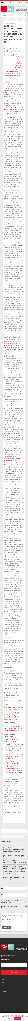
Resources (3, 982)
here (12, 1018)
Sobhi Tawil (7, 90)
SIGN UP (16, 2)
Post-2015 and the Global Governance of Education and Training (13, 766)
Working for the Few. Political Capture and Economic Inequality (13, 715)
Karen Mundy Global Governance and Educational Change (10, 901)
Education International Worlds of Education (10, 906)
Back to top (24, 936)
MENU (2, 2)
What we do (4, 991)
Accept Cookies (17, 1018)
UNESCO (14, 435)
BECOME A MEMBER (14, 972)
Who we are (4, 985)
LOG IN (11, 2)
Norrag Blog (13, 23)
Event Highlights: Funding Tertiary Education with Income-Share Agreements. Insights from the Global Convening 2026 (14, 849)
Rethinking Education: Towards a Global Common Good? (15, 742)
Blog (2, 994)
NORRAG (7, 779)
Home (3, 979)
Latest (3, 997)
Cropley (7, 375)
